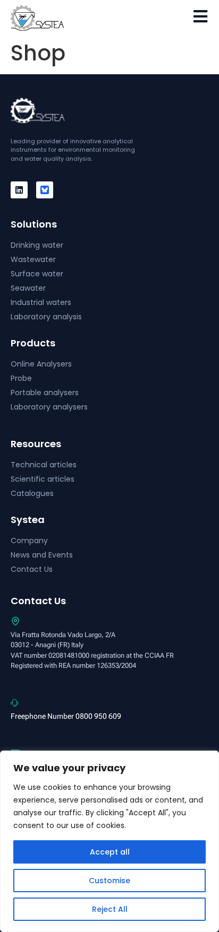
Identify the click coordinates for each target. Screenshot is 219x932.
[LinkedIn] (19, 189)
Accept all (110, 852)
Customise (109, 880)
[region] (109, 841)
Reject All (110, 909)
